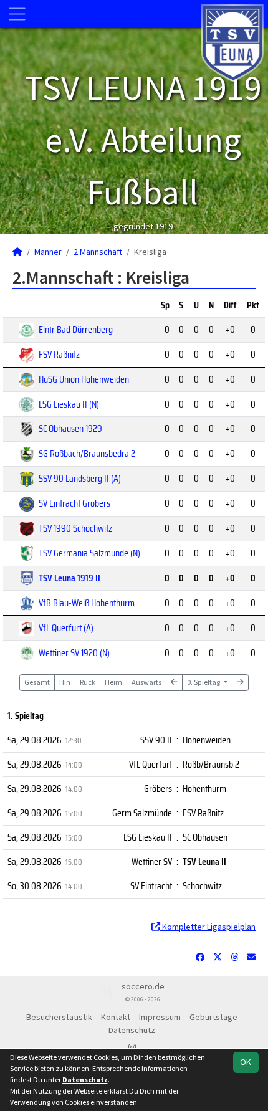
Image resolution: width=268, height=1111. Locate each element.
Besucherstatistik (59, 1017)
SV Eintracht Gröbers (74, 503)
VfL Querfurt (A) (66, 628)
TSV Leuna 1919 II (69, 578)
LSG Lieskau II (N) (69, 404)
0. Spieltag (204, 682)
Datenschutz (131, 1030)
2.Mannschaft (98, 251)
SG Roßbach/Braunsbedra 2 (87, 453)
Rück (87, 682)
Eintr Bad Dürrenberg (76, 329)
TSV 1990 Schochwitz (75, 528)
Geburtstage (213, 1017)
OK (245, 1061)
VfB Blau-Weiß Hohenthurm (87, 603)
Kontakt (115, 1017)
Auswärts (146, 682)
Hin (64, 682)
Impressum (160, 1017)
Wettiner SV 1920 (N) (74, 652)
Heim (113, 682)
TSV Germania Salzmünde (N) (89, 553)
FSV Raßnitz (59, 354)
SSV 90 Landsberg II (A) (80, 478)
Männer (48, 251)
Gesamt (37, 682)
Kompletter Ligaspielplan (208, 926)
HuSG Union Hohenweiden (84, 379)
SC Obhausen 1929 (70, 428)
